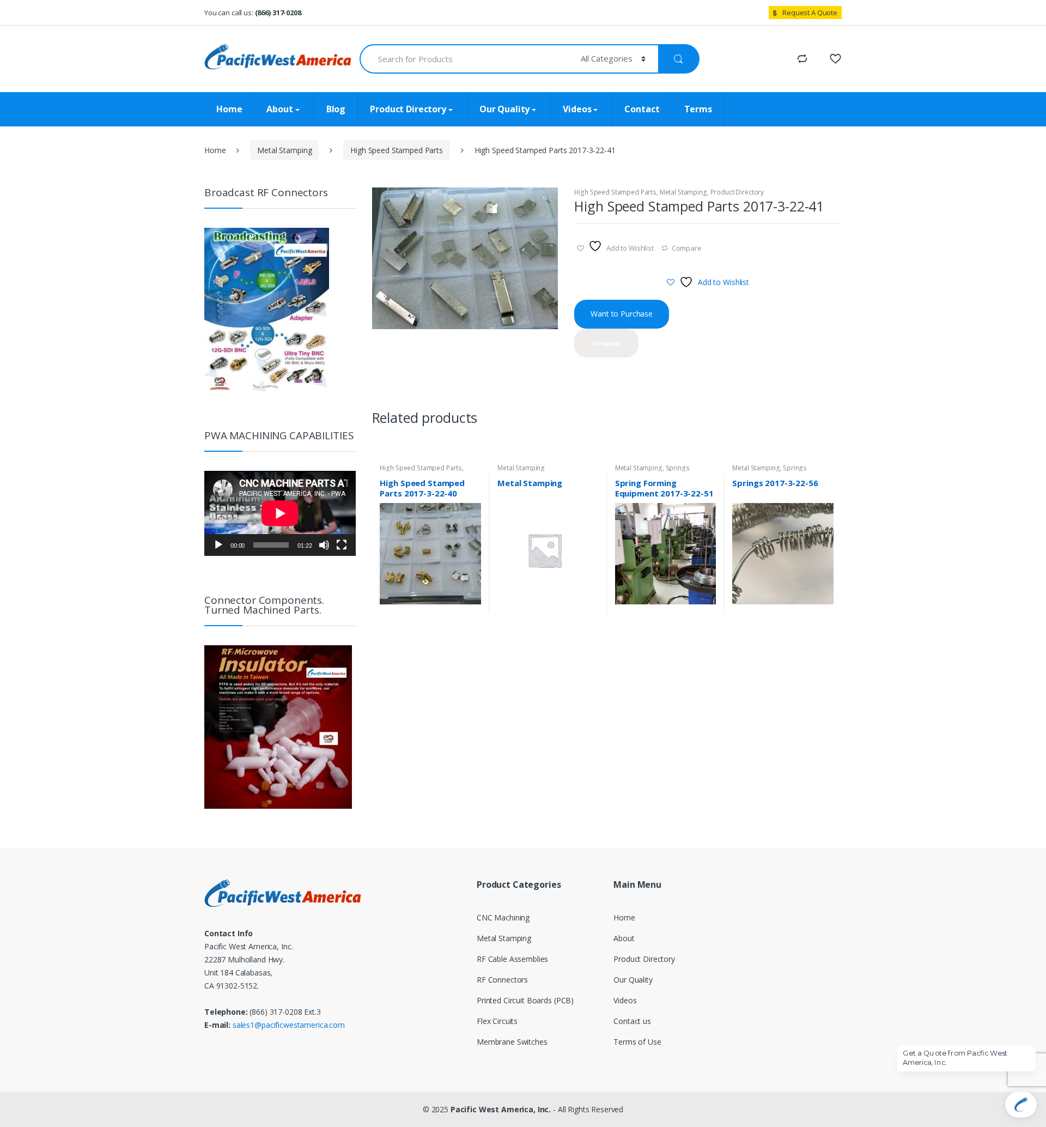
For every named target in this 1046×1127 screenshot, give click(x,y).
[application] (280, 513)
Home (229, 109)
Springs (678, 467)
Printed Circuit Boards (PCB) (525, 1000)
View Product (471, 609)
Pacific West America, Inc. (501, 1109)
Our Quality (504, 109)
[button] (546, 200)
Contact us (632, 1021)
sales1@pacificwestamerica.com (289, 1025)
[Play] (218, 545)
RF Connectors (502, 979)
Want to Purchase (622, 313)
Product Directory (408, 109)
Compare (687, 248)
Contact (641, 109)
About (279, 109)
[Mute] (324, 545)
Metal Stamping (284, 150)
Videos (577, 109)
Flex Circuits (497, 1021)
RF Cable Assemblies (512, 959)
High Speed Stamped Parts (396, 150)
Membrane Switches (512, 1042)
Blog (335, 109)
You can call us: (252, 12)
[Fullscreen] (341, 545)
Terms (698, 109)
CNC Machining (503, 917)
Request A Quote (809, 12)
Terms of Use (637, 1042)
